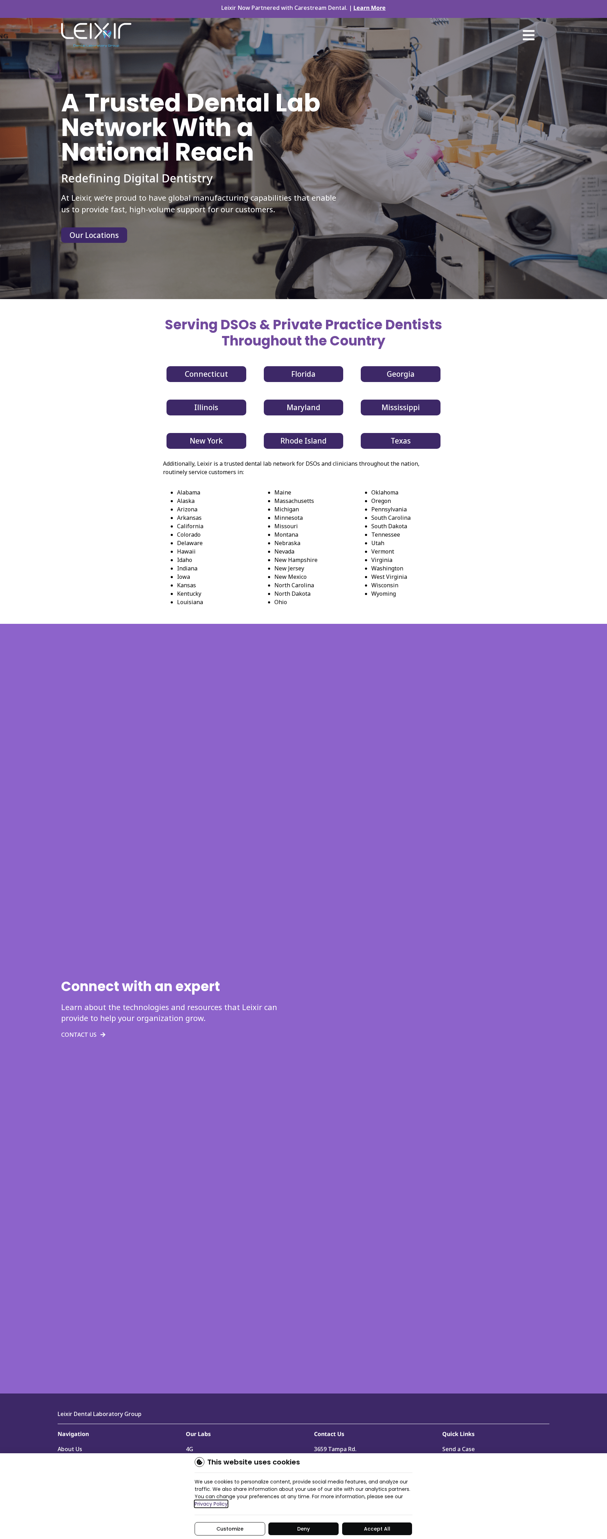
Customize (229, 1528)
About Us (70, 1449)
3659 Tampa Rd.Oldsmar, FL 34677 (338, 1452)
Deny (303, 1528)
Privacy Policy (211, 1503)
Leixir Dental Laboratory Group (100, 1414)
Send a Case (458, 1449)
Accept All (377, 1528)
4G (189, 1449)
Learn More (369, 8)
